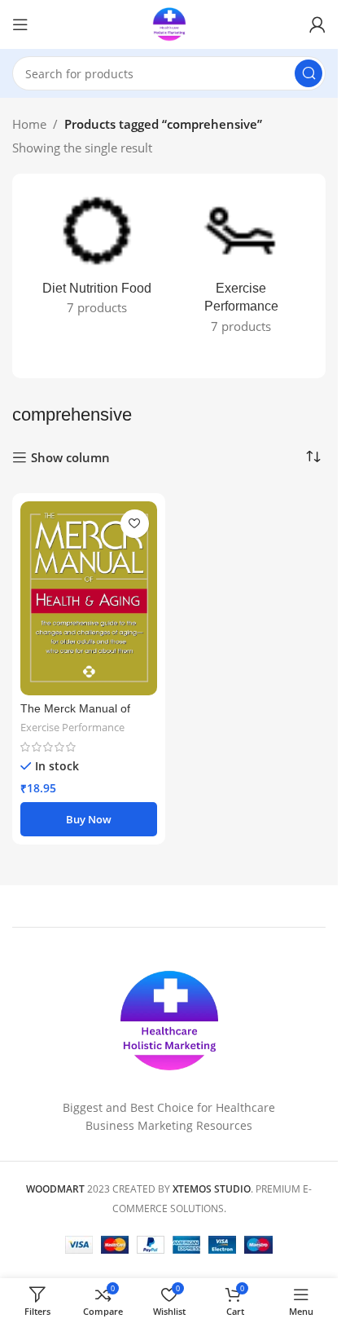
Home (29, 124)
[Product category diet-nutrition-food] (96, 257)
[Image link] (169, 1020)
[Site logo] (169, 23)
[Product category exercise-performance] (241, 267)
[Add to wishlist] (134, 523)
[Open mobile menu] (20, 24)
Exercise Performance (72, 727)
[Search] (308, 73)
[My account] (317, 24)
